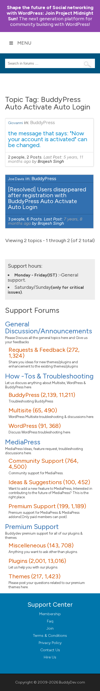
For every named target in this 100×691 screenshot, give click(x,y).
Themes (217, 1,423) (35, 576)
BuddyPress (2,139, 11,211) (42, 394)
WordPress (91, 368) (35, 425)
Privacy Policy (50, 643)
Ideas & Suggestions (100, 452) (49, 482)
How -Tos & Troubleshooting (49, 376)
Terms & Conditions (50, 635)
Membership (50, 614)
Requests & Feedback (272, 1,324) (44, 352)
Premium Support (32, 526)
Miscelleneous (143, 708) (41, 545)
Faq (50, 621)
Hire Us (50, 657)
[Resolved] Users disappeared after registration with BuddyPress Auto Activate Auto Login (47, 198)
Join (50, 628)
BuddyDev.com (72, 682)
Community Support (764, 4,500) (43, 463)
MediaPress (22, 442)
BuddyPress (42, 122)
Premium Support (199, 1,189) (47, 506)
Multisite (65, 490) (33, 410)
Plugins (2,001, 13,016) (37, 560)
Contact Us (50, 650)
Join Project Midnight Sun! (50, 13)
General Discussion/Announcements (48, 327)
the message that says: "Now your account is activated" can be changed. (47, 139)
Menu (24, 43)
